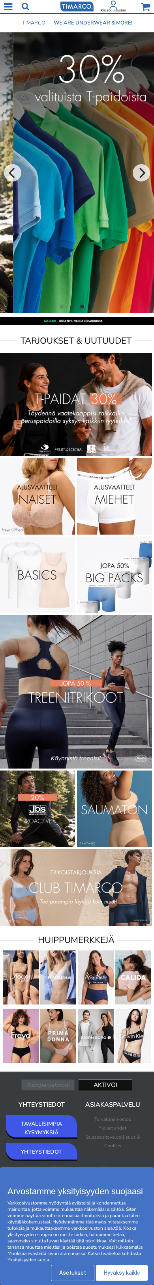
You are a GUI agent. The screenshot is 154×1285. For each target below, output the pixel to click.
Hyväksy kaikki (122, 1273)
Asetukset (72, 1273)
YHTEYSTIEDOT (41, 1152)
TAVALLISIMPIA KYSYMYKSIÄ (41, 1128)
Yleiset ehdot (112, 1128)
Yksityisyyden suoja (28, 1260)
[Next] (141, 172)
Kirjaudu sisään (113, 10)
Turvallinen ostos (112, 1119)
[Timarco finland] (77, 6)
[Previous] (12, 172)
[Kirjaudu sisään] (113, 6)
